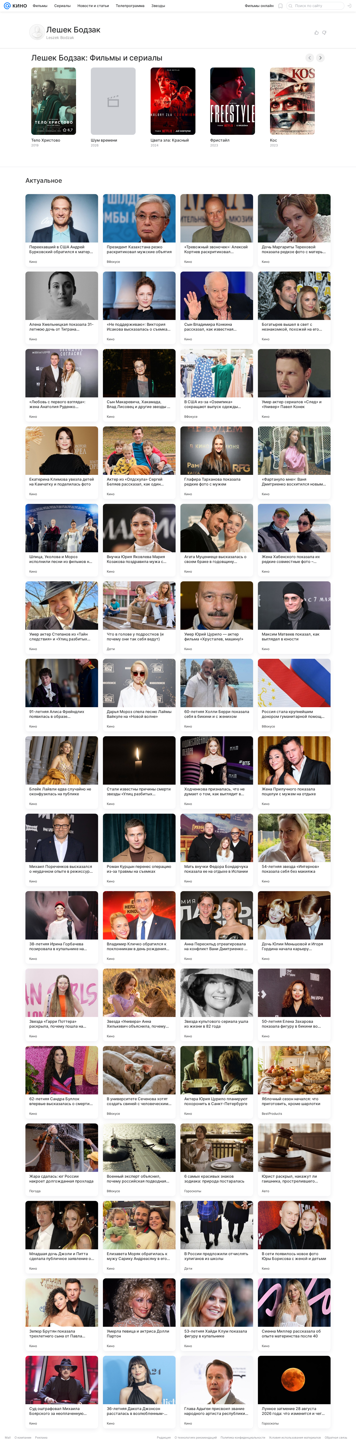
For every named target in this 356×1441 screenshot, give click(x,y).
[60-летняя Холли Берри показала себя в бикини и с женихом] (216, 695)
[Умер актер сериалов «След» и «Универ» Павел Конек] (294, 385)
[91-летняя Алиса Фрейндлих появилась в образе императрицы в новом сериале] (61, 695)
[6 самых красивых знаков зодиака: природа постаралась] (216, 1159)
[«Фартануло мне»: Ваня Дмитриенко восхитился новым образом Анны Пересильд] (294, 462)
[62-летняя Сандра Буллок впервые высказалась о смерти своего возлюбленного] (61, 1082)
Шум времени (104, 140)
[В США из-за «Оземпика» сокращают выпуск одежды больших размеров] (216, 385)
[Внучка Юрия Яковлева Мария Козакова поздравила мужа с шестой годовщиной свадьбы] (139, 540)
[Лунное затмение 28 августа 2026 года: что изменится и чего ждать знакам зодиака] (294, 1392)
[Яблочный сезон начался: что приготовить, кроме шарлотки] (294, 1082)
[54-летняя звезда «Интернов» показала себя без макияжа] (294, 850)
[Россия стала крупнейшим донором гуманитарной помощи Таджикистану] (294, 695)
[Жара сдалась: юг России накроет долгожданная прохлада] (61, 1159)
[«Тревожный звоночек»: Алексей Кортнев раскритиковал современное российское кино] (216, 230)
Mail (8, 1437)
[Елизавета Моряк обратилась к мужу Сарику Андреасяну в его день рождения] (139, 1237)
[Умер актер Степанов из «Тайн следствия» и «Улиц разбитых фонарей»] (61, 617)
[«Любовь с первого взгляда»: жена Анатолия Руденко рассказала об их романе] (61, 385)
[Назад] (309, 57)
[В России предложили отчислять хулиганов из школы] (216, 1237)
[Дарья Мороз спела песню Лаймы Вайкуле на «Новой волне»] (139, 695)
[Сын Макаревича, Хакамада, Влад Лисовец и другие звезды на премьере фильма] (139, 385)
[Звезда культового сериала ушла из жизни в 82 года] (216, 1005)
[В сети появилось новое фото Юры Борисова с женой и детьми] (294, 1237)
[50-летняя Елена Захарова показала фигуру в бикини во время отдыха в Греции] (294, 1005)
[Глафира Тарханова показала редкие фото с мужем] (216, 462)
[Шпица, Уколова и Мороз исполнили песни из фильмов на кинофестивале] (61, 540)
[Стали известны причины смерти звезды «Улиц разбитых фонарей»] (139, 772)
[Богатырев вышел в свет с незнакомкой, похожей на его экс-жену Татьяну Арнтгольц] (294, 308)
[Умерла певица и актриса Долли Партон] (139, 1314)
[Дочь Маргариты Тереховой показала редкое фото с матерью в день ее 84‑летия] (294, 230)
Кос (273, 140)
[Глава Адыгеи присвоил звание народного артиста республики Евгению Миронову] (216, 1392)
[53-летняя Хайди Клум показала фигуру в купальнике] (216, 1314)
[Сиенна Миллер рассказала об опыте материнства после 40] (294, 1314)
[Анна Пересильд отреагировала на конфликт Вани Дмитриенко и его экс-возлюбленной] (216, 927)
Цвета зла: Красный (170, 140)
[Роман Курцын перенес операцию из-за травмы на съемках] (139, 850)
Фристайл (220, 140)
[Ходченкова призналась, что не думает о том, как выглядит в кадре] (216, 772)
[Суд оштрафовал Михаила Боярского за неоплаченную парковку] (61, 1392)
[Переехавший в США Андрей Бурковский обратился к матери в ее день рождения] (61, 230)
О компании (23, 1437)
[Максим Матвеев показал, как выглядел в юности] (294, 617)
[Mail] (7, 6)
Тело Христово (45, 140)
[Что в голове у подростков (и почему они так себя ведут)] (139, 617)
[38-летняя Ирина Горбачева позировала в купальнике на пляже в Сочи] (61, 927)
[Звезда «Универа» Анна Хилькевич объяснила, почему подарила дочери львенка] (139, 1005)
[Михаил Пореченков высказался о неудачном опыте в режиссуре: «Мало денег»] (61, 850)
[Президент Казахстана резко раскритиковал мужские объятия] (139, 230)
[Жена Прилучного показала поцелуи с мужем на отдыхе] (294, 772)
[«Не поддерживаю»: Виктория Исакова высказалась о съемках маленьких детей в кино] (139, 308)
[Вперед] (320, 57)
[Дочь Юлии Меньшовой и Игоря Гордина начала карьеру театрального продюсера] (294, 927)
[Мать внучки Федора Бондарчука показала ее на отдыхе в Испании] (216, 850)
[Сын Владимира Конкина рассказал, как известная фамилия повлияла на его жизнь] (216, 308)
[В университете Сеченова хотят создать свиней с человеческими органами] (139, 1082)
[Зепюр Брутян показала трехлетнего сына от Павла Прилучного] (61, 1314)
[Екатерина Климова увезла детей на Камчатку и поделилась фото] (61, 462)
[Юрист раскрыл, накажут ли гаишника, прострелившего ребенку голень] (294, 1159)
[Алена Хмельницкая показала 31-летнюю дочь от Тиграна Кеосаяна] (61, 308)
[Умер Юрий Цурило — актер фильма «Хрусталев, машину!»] (216, 617)
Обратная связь (336, 1437)
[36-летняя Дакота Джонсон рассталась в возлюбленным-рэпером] (139, 1392)
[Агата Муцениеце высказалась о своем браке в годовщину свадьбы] (216, 540)
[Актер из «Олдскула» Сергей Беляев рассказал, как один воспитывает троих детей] (139, 462)
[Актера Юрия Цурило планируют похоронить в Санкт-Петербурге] (216, 1082)
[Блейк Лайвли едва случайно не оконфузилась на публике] (61, 772)
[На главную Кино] (19, 6)
